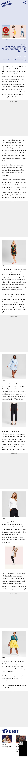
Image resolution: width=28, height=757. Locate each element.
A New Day (9, 148)
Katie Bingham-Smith (21, 57)
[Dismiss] (25, 742)
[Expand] (20, 742)
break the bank (17, 97)
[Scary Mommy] (6, 4)
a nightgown (18, 290)
